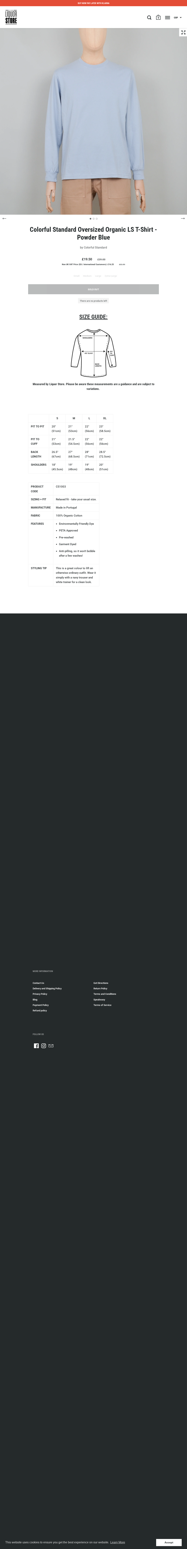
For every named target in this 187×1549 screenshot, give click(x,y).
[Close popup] (166, 726)
